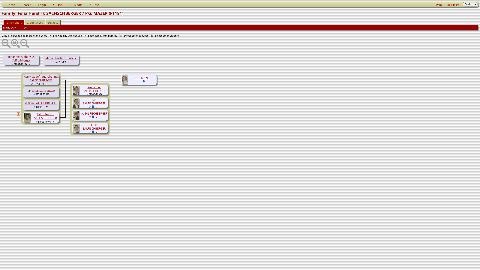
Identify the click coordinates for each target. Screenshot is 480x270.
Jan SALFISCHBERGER (41, 90)
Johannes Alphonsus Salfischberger (21, 58)
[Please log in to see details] (144, 81)
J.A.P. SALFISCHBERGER (94, 126)
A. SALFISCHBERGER (94, 113)
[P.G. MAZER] (125, 83)
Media (78, 5)
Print (439, 4)
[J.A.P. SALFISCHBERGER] (76, 132)
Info (96, 5)
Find (60, 5)
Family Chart (14, 22)
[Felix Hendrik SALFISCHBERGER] (28, 121)
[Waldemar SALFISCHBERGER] (76, 94)
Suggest (53, 22)
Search (27, 5)
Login (42, 5)
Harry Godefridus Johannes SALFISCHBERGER (41, 78)
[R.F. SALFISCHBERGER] (76, 107)
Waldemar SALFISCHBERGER (94, 89)
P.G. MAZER (142, 78)
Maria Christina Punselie (61, 58)
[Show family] (49, 84)
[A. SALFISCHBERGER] (76, 119)
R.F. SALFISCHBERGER (94, 101)
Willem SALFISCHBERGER (41, 103)
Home (10, 5)
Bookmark (453, 4)
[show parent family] (29, 64)
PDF (25, 27)
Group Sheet (35, 22)
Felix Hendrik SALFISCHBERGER (45, 116)
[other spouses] (18, 114)
